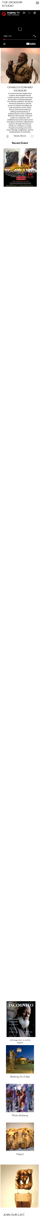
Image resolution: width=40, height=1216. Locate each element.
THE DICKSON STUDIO (12, 4)
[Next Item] (35, 1186)
